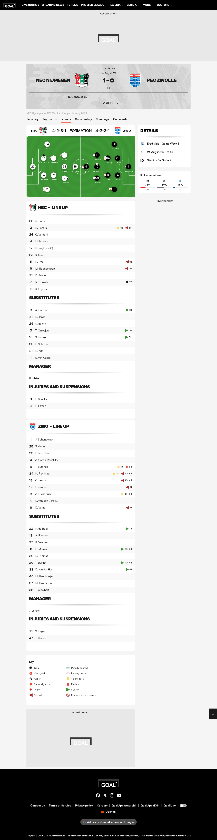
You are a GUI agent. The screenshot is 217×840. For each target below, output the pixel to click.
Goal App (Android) (124, 805)
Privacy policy (84, 805)
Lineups (66, 119)
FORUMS (72, 4)
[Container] (59, 80)
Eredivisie (108, 68)
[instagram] (112, 796)
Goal (46, 835)
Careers (102, 805)
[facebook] (98, 796)
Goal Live (170, 805)
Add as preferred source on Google (110, 822)
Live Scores (30, 4)
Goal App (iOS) (150, 805)
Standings (102, 119)
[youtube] (119, 796)
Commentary (83, 119)
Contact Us (37, 805)
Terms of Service (60, 805)
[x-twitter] (105, 796)
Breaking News (53, 4)
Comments (120, 119)
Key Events (50, 119)
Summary (32, 119)
